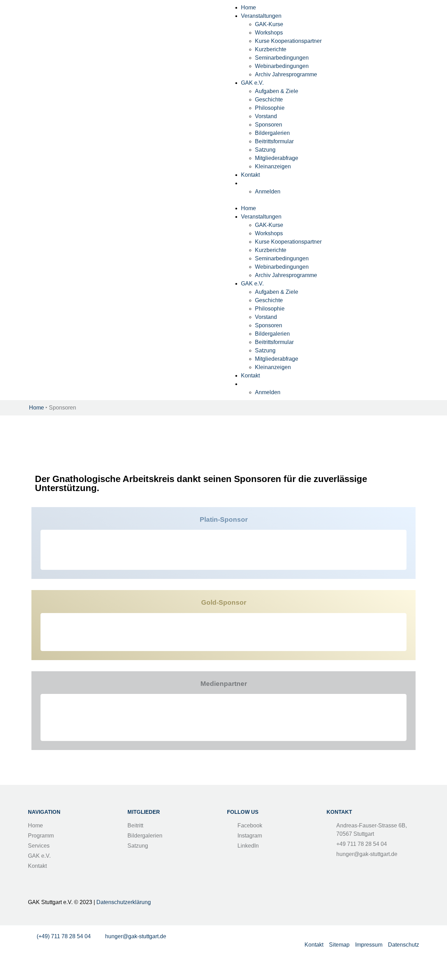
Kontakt (250, 175)
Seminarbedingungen (282, 58)
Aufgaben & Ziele (276, 91)
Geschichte (269, 99)
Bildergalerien (272, 133)
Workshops (269, 33)
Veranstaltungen (261, 16)
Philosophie (270, 108)
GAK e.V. (252, 83)
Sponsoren (268, 125)
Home (248, 7)
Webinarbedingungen (282, 66)
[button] (323, 200)
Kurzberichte (270, 49)
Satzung (265, 150)
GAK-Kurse (269, 24)
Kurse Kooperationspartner (288, 41)
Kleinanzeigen (273, 166)
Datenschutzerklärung (123, 902)
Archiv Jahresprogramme (286, 74)
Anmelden (267, 191)
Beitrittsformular (274, 141)
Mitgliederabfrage (276, 158)
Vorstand (266, 116)
